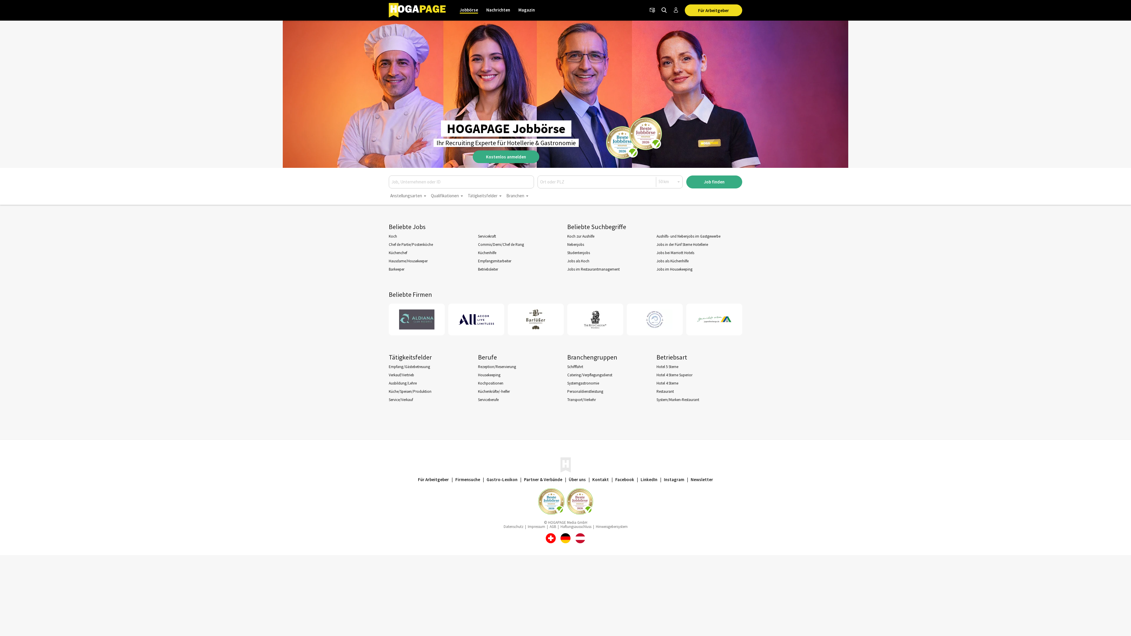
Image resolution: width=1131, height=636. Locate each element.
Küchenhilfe (487, 252)
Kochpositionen (490, 383)
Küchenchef (398, 252)
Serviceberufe (488, 399)
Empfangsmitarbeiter (494, 261)
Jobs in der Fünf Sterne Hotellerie (682, 244)
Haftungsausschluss (575, 526)
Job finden (714, 182)
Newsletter (702, 479)
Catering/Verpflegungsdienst (589, 374)
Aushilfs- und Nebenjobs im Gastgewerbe (688, 236)
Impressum (536, 526)
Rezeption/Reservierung (497, 366)
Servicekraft (487, 236)
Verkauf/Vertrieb (401, 374)
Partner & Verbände (543, 479)
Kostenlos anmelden (506, 157)
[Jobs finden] (664, 10)
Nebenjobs (575, 244)
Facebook (624, 479)
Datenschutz (513, 526)
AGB (553, 526)
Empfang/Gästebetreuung (409, 366)
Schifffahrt (575, 366)
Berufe (487, 357)
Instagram (674, 479)
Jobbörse (469, 10)
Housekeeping (489, 374)
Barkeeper (396, 269)
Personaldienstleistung (585, 391)
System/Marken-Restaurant (678, 399)
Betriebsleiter (488, 269)
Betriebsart (672, 357)
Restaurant (665, 391)
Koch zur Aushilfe (580, 236)
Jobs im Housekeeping (674, 269)
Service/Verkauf (401, 399)
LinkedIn (649, 479)
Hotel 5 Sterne (667, 366)
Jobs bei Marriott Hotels (675, 252)
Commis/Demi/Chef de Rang (501, 244)
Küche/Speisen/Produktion (410, 391)
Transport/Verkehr (581, 399)
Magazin (526, 10)
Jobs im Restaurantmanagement (593, 269)
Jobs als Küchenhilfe (673, 261)
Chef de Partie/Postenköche (411, 244)
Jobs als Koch (578, 261)
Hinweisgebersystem (612, 526)
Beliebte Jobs (407, 227)
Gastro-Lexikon (502, 479)
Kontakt (600, 479)
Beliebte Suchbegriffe (596, 227)
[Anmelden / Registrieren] (676, 10)
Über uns (577, 479)
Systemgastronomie (583, 383)
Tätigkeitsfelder (410, 357)
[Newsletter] (652, 10)
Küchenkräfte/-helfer (494, 391)
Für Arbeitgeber (713, 10)
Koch (393, 236)
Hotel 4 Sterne (667, 383)
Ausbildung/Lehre (403, 383)
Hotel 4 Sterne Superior (674, 374)
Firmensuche (467, 479)
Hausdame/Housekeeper (408, 261)
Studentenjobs (578, 252)
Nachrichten (498, 10)
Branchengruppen (592, 357)
